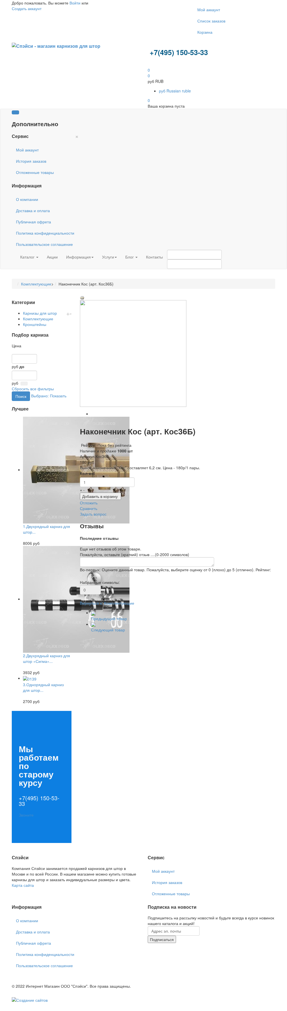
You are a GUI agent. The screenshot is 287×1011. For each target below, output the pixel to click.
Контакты (154, 257)
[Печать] (82, 297)
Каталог (28, 257)
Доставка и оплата (33, 210)
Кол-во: (87, 473)
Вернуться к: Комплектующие (107, 603)
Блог (130, 257)
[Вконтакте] (19, 891)
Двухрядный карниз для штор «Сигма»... (46, 658)
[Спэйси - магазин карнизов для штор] (56, 45)
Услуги (108, 257)
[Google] (16, 891)
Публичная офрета (33, 222)
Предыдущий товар (109, 618)
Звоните (26, 815)
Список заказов (211, 21)
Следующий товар (108, 630)
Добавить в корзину (100, 496)
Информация (78, 257)
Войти (75, 3)
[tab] (41, 345)
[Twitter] (14, 891)
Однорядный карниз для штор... (43, 687)
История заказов (31, 161)
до (21, 366)
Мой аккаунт (208, 9)
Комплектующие (36, 284)
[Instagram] (21, 891)
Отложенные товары (35, 172)
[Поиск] (24, 384)
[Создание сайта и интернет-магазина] (30, 999)
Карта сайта (23, 885)
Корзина (204, 32)
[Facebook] (12, 891)
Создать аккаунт (26, 8)
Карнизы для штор (40, 313)
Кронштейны (34, 324)
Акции (52, 257)
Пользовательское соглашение (44, 244)
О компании (27, 199)
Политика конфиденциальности (45, 233)
